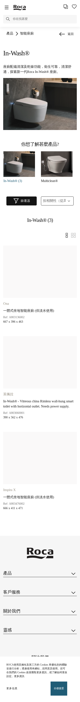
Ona (6, 304)
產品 (9, 33)
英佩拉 (8, 394)
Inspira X (9, 490)
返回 (71, 34)
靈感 (7, 630)
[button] (7, 20)
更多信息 (11, 688)
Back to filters (71, 652)
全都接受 (59, 688)
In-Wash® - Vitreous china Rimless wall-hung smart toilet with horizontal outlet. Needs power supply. (38, 404)
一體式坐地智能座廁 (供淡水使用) (28, 311)
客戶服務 (11, 592)
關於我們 (11, 611)
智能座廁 (27, 33)
